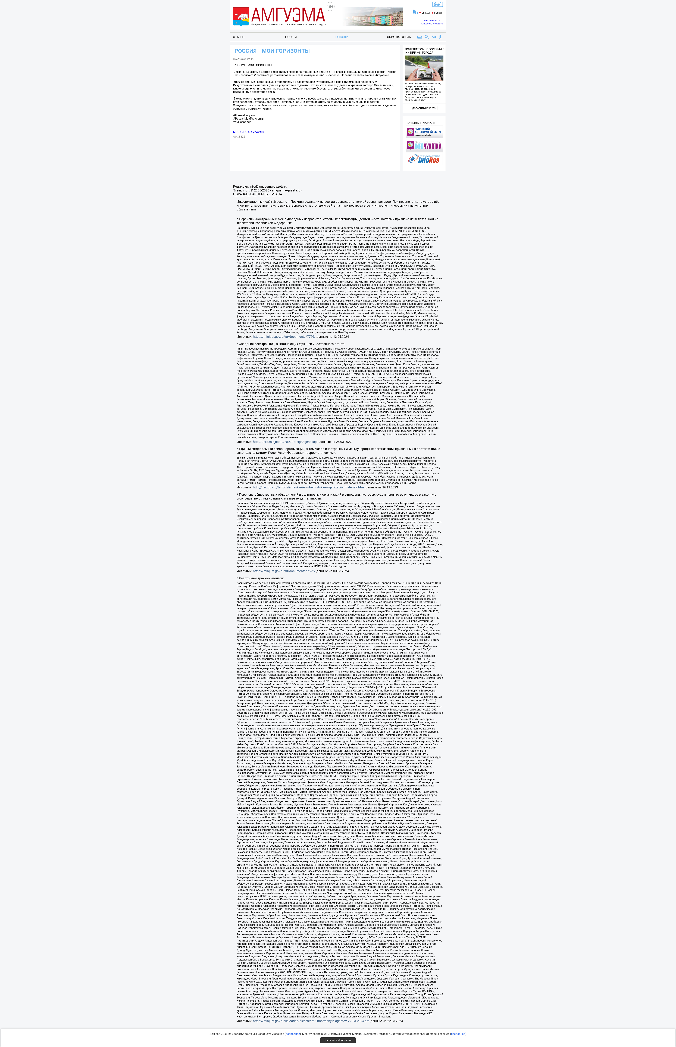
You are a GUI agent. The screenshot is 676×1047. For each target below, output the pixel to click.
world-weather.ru (432, 20)
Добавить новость (424, 108)
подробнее (293, 1034)
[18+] (279, 17)
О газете (239, 37)
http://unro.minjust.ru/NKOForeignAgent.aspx (285, 442)
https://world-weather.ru (432, 24)
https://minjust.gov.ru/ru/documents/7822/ (284, 571)
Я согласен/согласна (338, 1040)
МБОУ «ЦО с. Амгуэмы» (249, 132)
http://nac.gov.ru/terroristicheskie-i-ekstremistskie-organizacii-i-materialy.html (309, 487)
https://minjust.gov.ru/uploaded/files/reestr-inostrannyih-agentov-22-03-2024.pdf (311, 1021)
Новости (290, 37)
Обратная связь (399, 37)
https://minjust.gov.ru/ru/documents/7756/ (284, 337)
